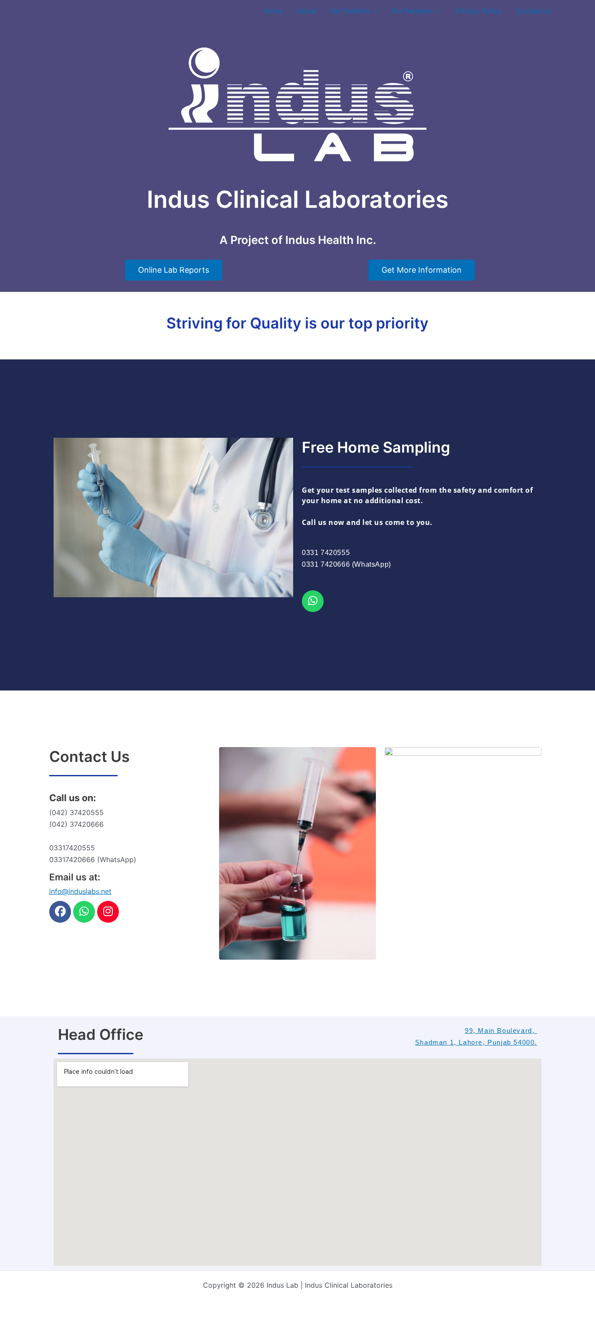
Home (273, 11)
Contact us (534, 11)
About (307, 11)
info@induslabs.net (80, 891)
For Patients (350, 11)
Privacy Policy (478, 11)
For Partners (412, 11)
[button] (374, 11)
